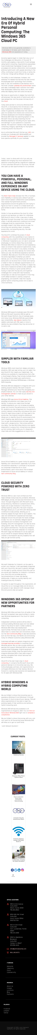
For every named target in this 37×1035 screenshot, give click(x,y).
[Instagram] (22, 869)
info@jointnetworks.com (18, 949)
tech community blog (8, 473)
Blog (8, 992)
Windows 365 (6, 52)
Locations (10, 990)
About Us (10, 986)
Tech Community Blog (14, 634)
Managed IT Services (16, 136)
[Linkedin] (19, 869)
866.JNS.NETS (15, 952)
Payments (10, 994)
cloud (6, 101)
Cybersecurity (11, 972)
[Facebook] (12, 869)
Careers (9, 988)
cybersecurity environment (22, 85)
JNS (29, 132)
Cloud (9, 970)
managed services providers (10, 643)
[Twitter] (15, 869)
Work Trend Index (10, 196)
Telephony (10, 968)
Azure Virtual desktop (21, 399)
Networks (10, 966)
